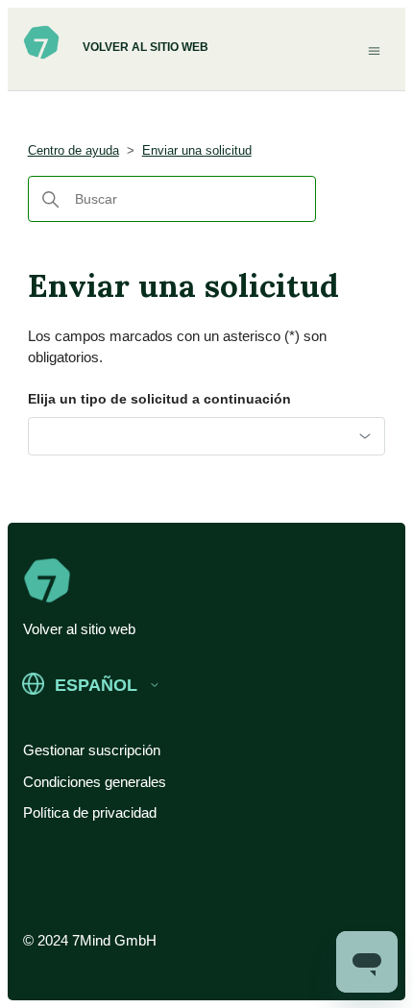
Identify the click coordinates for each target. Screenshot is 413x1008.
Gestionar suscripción (91, 750)
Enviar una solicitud (197, 150)
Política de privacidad (90, 812)
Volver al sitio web (145, 47)
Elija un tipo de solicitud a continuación (159, 398)
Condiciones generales (94, 782)
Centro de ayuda (73, 150)
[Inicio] (41, 55)
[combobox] (207, 436)
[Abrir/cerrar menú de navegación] (374, 50)
